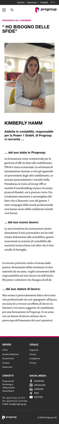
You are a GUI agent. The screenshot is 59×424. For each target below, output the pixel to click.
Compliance (35, 358)
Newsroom (32, 2)
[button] (5, 10)
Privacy (33, 354)
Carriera (20, 2)
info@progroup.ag (17, 404)
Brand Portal (8, 358)
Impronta (34, 350)
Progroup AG (10, 20)
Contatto (44, 2)
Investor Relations (10, 354)
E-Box (5, 350)
